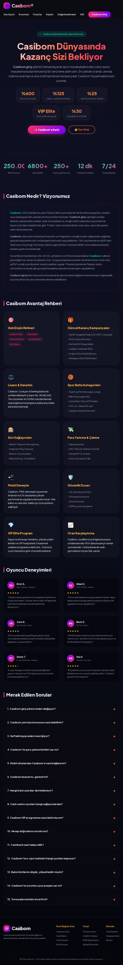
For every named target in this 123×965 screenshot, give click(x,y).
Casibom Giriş (99, 14)
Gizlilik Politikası (90, 936)
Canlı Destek (112, 931)
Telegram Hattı (112, 936)
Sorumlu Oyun (89, 931)
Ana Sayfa (9, 14)
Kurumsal (24, 14)
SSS (82, 14)
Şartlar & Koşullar (90, 944)
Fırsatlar (37, 14)
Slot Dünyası (62, 944)
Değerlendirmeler (67, 14)
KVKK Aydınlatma (90, 940)
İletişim (109, 940)
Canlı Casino (62, 940)
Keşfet (49, 14)
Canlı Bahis (61, 936)
